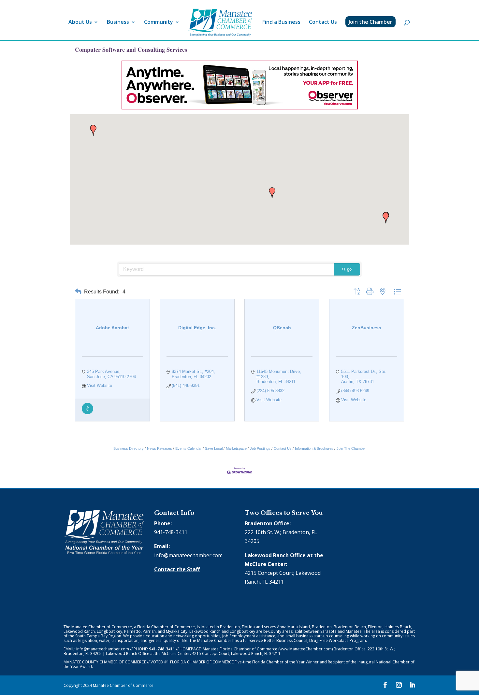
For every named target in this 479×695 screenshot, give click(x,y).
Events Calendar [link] (188, 448)
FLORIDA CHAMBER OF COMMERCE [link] (202, 662)
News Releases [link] (159, 448)
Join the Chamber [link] (370, 21)
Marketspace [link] (236, 448)
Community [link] (158, 22)
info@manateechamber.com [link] (188, 555)
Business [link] (118, 22)
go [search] (349, 269)
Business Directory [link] (128, 448)
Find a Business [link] (281, 22)
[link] (220, 22)
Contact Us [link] (323, 22)
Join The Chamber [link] (351, 448)
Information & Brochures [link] (314, 448)
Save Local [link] (214, 448)
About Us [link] (80, 22)
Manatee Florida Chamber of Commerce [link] (240, 649)
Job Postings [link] (260, 448)
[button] (386, 217)
